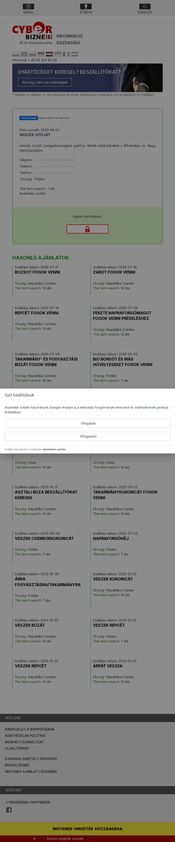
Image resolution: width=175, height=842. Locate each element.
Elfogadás (88, 423)
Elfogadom (88, 436)
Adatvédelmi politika (54, 449)
